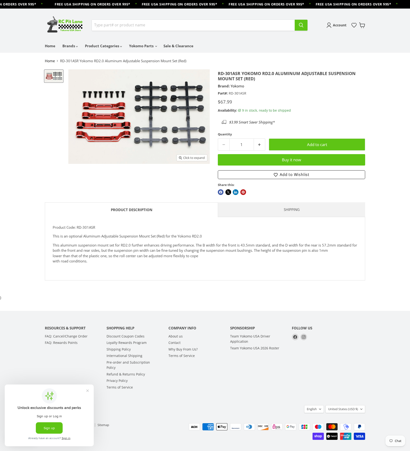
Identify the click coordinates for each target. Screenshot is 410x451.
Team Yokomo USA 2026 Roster (254, 348)
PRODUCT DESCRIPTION (131, 209)
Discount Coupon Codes (125, 336)
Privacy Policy (117, 380)
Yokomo (237, 86)
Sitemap (103, 425)
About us (175, 336)
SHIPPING (292, 209)
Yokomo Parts (141, 45)
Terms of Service (120, 387)
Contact (174, 342)
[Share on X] (228, 192)
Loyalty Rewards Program (127, 342)
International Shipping (124, 355)
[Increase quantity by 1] (260, 144)
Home (50, 45)
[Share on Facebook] (221, 192)
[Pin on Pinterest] (243, 192)
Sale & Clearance (178, 45)
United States (343, 409)
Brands (69, 45)
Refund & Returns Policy (126, 374)
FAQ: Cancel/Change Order (66, 336)
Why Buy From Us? (183, 349)
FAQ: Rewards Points (61, 342)
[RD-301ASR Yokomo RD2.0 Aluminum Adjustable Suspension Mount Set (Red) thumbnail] (53, 76)
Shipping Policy (119, 349)
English (312, 409)
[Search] (301, 25)
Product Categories (102, 45)
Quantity (225, 134)
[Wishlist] (354, 25)
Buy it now (291, 159)
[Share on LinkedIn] (235, 192)
